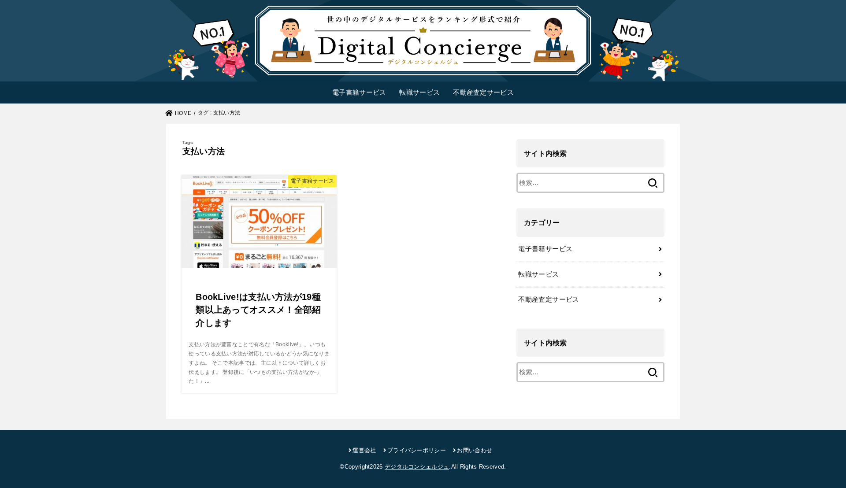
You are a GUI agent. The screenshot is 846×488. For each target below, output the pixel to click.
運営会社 (364, 450)
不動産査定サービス (483, 92)
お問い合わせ (474, 450)
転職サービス (419, 92)
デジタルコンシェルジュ (417, 466)
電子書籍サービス (359, 92)
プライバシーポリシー (416, 450)
